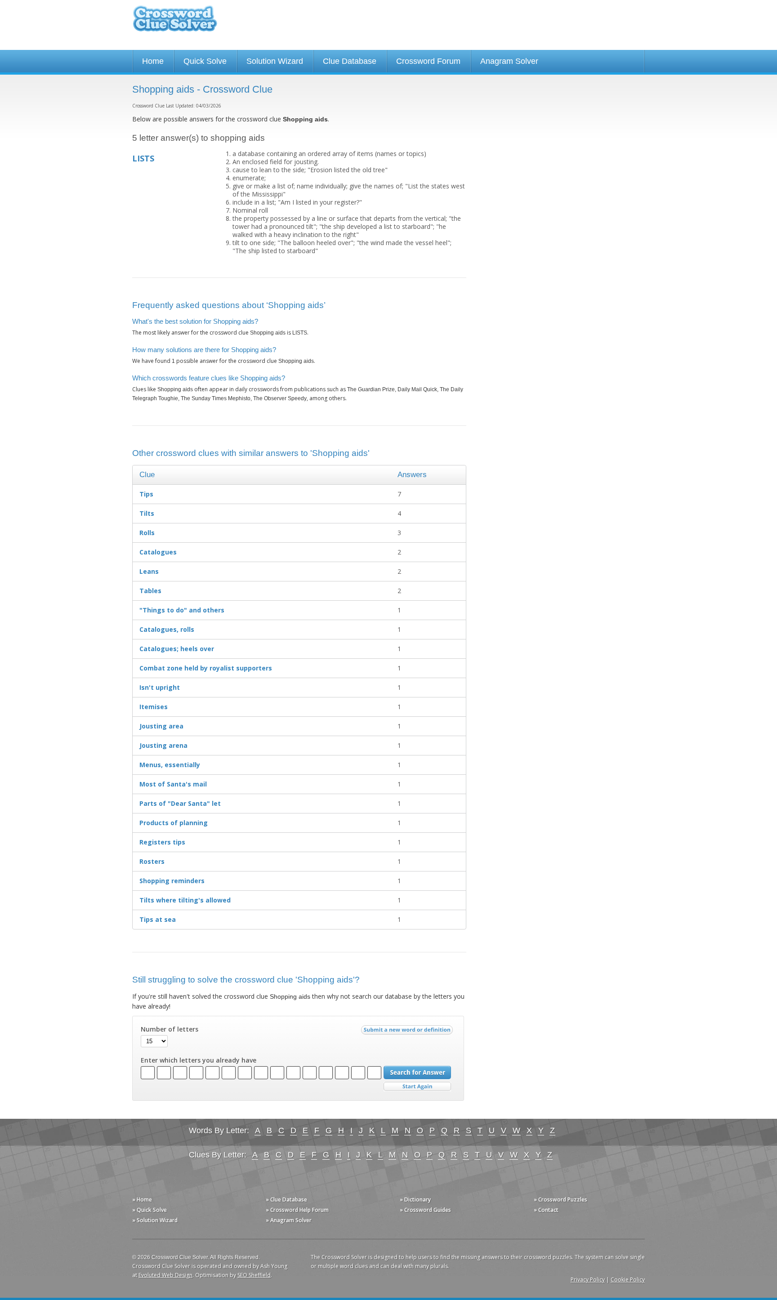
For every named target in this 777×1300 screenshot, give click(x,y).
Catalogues (158, 552)
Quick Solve (205, 61)
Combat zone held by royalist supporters (205, 668)
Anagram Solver (509, 61)
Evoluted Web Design (165, 1275)
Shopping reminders (172, 880)
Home (153, 61)
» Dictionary (415, 1199)
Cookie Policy (628, 1279)
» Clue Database (286, 1199)
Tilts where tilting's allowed (185, 900)
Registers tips (162, 842)
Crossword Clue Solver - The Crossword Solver (175, 22)
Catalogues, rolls (166, 629)
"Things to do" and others (181, 610)
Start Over (417, 1086)
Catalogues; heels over (176, 648)
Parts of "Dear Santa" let (180, 803)
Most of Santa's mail (173, 784)
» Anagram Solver (289, 1220)
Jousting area (161, 726)
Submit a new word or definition (408, 1032)
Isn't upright (159, 687)
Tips (146, 494)
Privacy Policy (588, 1279)
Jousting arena (163, 745)
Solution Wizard (274, 61)
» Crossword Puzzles (560, 1199)
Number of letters (169, 1029)
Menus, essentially (169, 764)
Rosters (152, 861)
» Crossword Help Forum (297, 1210)
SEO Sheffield (254, 1275)
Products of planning (173, 822)
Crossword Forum (428, 61)
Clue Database (349, 61)
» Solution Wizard (155, 1220)
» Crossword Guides (425, 1210)
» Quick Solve (149, 1210)
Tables (150, 590)
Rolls (147, 532)
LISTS (143, 158)
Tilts (146, 513)
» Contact (546, 1210)
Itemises (153, 706)
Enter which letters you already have (198, 1060)
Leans (149, 571)
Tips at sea (157, 919)
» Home (142, 1199)
